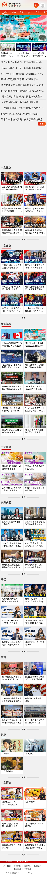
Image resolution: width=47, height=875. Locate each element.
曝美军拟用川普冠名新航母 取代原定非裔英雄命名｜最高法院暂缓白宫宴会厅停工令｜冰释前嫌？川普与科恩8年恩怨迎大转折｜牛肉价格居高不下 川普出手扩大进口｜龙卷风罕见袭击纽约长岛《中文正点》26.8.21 (35, 188)
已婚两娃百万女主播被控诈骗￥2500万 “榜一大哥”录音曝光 (23, 91)
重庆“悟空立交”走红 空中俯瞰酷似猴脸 (12, 431)
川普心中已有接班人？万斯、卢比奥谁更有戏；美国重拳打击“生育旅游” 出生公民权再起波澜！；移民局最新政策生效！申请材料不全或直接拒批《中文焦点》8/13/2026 (34, 266)
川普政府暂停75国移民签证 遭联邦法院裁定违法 (35, 366)
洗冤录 (6, 754)
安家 (22, 12)
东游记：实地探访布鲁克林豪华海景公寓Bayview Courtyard (12, 544)
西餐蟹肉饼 (30, 802)
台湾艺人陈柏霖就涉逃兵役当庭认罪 (19, 102)
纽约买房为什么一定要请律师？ (34, 643)
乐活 (30, 12)
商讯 (38, 12)
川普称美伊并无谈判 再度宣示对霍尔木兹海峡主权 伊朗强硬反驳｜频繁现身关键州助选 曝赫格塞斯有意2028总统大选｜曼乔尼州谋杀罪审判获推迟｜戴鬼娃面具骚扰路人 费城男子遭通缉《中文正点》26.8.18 (12, 231)
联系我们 (27, 866)
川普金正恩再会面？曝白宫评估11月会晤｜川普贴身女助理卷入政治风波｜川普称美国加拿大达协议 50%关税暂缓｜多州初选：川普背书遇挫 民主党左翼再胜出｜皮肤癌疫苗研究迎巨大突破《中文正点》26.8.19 (35, 209)
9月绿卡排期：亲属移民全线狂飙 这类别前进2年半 (23, 73)
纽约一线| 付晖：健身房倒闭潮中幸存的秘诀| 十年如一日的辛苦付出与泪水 (35, 621)
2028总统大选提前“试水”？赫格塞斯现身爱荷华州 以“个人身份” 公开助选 (39, 54)
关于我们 (7, 866)
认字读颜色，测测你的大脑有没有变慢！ (11, 489)
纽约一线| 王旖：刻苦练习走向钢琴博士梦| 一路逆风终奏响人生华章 (34, 600)
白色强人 (30, 754)
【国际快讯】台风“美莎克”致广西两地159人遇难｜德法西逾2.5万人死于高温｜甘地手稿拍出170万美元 (12, 409)
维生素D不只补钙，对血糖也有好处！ (11, 467)
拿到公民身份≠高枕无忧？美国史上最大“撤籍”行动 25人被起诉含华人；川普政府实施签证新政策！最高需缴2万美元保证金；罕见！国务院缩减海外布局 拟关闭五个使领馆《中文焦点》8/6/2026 (12, 288)
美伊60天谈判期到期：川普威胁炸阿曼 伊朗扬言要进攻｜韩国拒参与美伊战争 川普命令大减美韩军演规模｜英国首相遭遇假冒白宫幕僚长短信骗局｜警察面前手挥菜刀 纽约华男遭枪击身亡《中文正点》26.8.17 (35, 231)
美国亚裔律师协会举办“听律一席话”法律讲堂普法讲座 (34, 678)
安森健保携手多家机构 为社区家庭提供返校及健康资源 (11, 699)
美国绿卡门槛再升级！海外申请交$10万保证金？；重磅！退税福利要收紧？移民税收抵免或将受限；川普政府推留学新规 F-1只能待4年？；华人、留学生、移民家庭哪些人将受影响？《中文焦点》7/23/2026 (11, 309)
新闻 (14, 12)
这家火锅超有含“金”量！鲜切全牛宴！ (10, 825)
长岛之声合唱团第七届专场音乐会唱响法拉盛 (11, 721)
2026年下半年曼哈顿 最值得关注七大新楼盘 (35, 523)
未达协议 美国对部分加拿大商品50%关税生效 (12, 344)
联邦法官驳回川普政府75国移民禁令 (19, 79)
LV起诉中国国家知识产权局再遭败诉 (19, 113)
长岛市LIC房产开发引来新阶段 (11, 523)
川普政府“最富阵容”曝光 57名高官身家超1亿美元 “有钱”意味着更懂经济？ (23, 54)
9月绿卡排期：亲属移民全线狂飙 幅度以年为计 (35, 344)
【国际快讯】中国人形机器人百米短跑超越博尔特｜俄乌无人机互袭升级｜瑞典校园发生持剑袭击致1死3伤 (11, 366)
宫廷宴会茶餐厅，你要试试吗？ (11, 846)
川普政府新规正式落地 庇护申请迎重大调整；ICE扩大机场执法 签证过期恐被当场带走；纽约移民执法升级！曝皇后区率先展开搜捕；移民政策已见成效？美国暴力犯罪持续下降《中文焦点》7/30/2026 (35, 288)
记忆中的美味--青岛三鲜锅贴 (34, 825)
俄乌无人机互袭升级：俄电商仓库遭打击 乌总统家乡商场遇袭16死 (23, 68)
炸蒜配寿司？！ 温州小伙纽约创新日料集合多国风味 (35, 846)
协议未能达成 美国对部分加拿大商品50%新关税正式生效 (23, 85)
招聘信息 (37, 866)
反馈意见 (17, 866)
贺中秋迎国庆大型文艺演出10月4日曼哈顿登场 (11, 678)
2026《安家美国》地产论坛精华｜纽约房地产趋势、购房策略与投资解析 (34, 544)
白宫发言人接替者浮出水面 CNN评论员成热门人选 (34, 387)
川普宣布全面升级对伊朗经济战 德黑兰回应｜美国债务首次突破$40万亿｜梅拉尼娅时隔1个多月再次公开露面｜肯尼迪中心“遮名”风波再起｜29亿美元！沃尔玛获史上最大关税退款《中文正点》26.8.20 (12, 209)
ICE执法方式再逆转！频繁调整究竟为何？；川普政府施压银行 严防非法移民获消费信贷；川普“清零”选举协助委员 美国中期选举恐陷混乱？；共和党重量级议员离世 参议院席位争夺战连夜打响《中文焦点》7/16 (35, 309)
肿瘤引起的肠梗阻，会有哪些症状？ (34, 489)
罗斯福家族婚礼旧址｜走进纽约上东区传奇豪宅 (34, 566)
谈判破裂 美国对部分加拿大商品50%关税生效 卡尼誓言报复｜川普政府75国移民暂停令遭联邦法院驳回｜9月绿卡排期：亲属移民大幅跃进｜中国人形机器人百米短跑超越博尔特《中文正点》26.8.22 (12, 188)
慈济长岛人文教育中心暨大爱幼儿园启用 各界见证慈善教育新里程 (34, 721)
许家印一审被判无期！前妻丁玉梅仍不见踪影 (23, 119)
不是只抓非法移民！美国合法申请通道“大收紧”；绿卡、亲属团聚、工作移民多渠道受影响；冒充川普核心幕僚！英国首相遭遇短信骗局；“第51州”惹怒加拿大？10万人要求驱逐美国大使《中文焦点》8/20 (11, 266)
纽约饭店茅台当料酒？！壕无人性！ (9, 803)
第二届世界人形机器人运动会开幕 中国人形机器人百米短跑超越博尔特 (23, 62)
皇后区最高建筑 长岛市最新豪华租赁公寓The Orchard (12, 566)
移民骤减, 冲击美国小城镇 (34, 699)
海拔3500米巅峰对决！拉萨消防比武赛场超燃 (11, 387)
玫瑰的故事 (8, 771)
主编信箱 (17, 869)
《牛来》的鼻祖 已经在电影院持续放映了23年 (23, 108)
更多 (42, 124)
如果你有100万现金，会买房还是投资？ (11, 621)
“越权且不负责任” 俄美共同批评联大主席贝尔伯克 (23, 96)
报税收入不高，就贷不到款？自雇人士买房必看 (11, 643)
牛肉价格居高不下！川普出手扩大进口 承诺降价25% (35, 409)
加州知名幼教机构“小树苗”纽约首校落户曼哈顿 (7, 54)
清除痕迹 (27, 869)
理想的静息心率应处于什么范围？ (34, 467)
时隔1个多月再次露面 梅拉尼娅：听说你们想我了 (34, 431)
